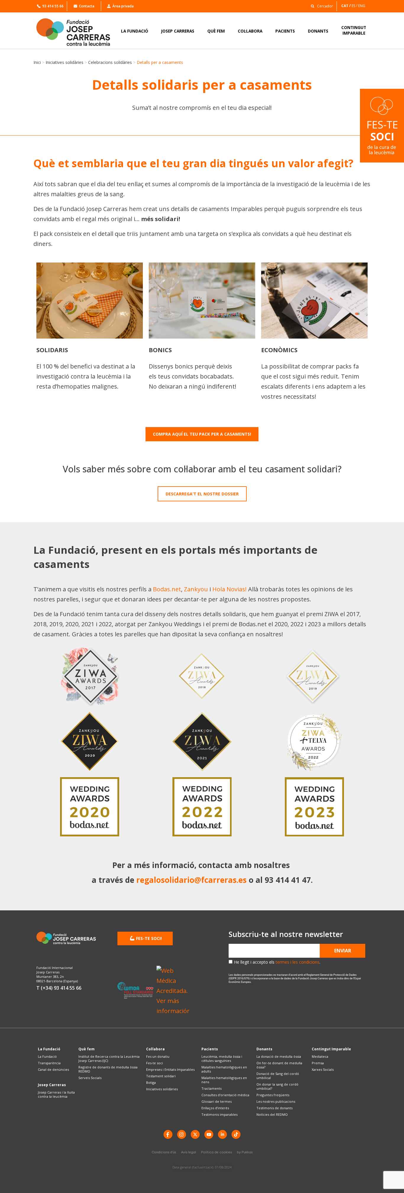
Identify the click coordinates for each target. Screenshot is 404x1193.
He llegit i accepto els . (277, 962)
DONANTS (318, 31)
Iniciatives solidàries (64, 62)
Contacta (86, 6)
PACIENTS (285, 31)
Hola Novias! (229, 589)
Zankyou (196, 589)
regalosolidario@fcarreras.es (191, 880)
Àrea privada (123, 6)
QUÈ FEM (216, 31)
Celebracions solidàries (110, 62)
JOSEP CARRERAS (177, 31)
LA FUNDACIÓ (134, 31)
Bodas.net (167, 589)
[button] (320, 5)
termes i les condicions (297, 962)
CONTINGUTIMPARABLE (353, 30)
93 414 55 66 (53, 6)
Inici (37, 62)
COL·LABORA (250, 31)
